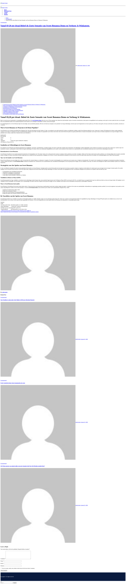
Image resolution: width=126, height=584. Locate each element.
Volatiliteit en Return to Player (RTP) (10, 111)
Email (2, 563)
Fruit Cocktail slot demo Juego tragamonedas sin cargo (13, 383)
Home (5, 9)
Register (6, 14)
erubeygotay (80, 65)
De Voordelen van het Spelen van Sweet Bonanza (13, 113)
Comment (3, 558)
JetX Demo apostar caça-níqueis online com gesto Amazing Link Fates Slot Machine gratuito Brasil (22, 466)
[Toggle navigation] (1, 6)
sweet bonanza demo (36, 120)
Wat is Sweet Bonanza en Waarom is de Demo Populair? (15, 105)
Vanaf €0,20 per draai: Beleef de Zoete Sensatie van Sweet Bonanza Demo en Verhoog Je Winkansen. (24, 104)
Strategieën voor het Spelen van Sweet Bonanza (13, 110)
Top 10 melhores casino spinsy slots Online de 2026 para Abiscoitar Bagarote (17, 299)
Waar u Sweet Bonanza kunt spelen (10, 112)
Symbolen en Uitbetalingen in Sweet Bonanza (12, 106)
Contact (6, 12)
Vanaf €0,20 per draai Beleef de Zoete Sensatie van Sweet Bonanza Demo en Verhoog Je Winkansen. (45, 25)
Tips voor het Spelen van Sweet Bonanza (11, 109)
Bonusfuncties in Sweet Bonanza (10, 108)
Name (2, 561)
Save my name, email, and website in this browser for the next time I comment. (18, 568)
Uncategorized (4, 22)
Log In (5, 13)
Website (2, 565)
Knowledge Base (7, 11)
